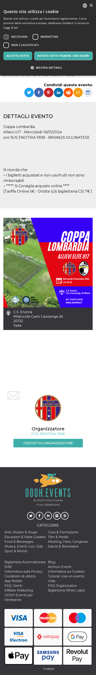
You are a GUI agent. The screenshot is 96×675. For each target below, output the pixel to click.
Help (51, 581)
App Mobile (13, 581)
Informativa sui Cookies (66, 571)
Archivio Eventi (59, 567)
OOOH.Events (53, 500)
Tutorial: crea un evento (66, 576)
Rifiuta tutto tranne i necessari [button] (63, 56)
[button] (48, 67)
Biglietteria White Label (66, 590)
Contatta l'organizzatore (48, 443)
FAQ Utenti (13, 586)
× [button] (91, 5)
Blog (51, 562)
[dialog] (48, 38)
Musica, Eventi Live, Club (23, 546)
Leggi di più (10, 27)
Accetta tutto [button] (17, 56)
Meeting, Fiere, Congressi (68, 542)
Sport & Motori (15, 551)
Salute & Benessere (63, 546)
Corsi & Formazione (63, 532)
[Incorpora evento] (78, 92)
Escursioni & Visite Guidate (25, 537)
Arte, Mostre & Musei (20, 532)
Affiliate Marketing (18, 590)
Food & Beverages (18, 542)
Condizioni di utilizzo (20, 576)
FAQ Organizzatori (62, 586)
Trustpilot (48, 668)
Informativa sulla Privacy (23, 571)
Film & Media (58, 537)
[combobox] (85, 5)
